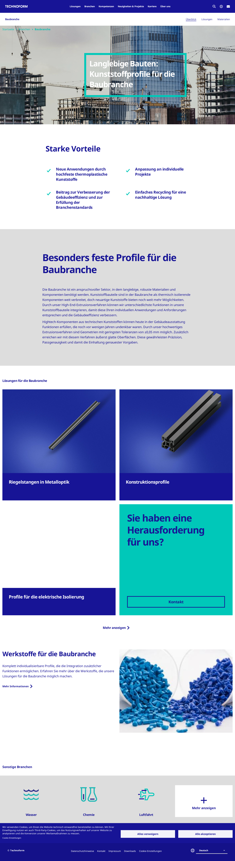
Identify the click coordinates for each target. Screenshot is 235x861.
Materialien (223, 19)
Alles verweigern (147, 834)
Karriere (152, 6)
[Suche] (214, 6)
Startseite (8, 29)
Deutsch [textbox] (203, 850)
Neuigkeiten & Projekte (131, 6)
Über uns (165, 6)
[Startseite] (16, 6)
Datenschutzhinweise (82, 851)
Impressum (115, 851)
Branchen (89, 6)
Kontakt (101, 851)
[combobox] (213, 850)
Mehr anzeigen (114, 628)
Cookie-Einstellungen (11, 838)
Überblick (191, 19)
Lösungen (75, 6)
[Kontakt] (228, 6)
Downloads (130, 851)
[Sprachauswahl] (221, 6)
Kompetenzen (106, 6)
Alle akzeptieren (205, 834)
